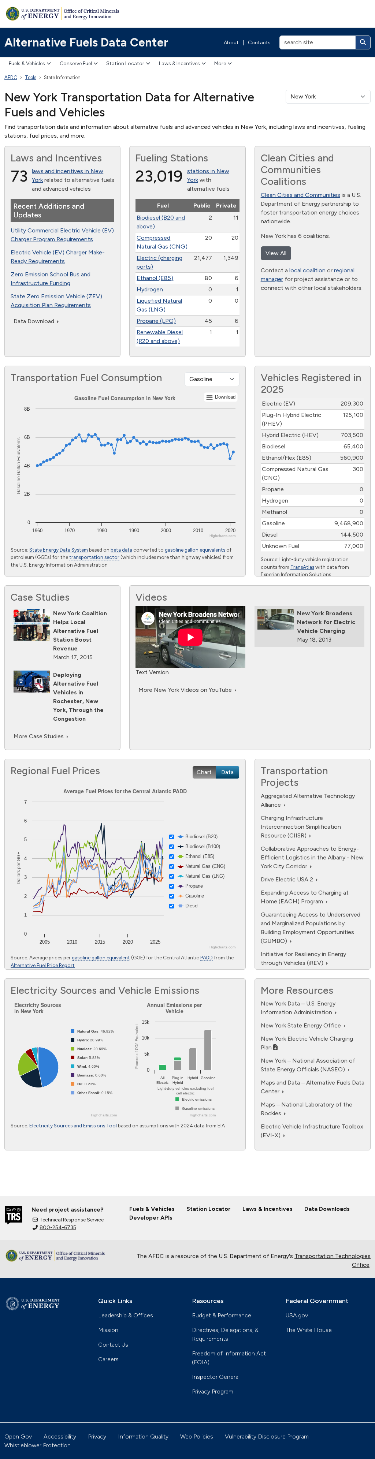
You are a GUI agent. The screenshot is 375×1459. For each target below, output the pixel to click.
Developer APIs (150, 1217)
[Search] (363, 42)
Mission (108, 1329)
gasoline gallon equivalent (101, 957)
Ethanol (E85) (155, 278)
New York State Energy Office (301, 1025)
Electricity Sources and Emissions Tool (73, 1125)
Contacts (259, 43)
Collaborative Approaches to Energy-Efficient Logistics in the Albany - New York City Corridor (312, 857)
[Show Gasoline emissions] (195, 1109)
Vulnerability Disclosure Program (267, 1436)
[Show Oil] (83, 1084)
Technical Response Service (72, 1220)
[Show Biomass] (88, 1075)
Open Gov (18, 1436)
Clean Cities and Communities (300, 194)
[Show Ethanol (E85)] (196, 856)
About (231, 43)
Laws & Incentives (179, 63)
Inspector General (216, 1376)
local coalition (307, 270)
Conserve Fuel (76, 63)
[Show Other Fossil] (91, 1093)
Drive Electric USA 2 (288, 879)
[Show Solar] (85, 1058)
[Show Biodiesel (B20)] (198, 836)
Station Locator (125, 63)
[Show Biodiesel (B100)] (199, 846)
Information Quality (143, 1436)
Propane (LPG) (156, 320)
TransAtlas (302, 567)
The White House (309, 1329)
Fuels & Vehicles (27, 63)
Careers (108, 1359)
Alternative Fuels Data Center (86, 42)
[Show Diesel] (188, 905)
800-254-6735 (58, 1227)
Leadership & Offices (125, 1315)
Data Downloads (327, 1208)
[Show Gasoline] (191, 896)
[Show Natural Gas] (92, 1031)
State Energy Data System (58, 550)
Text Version (152, 672)
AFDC (10, 77)
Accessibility (60, 1436)
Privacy (97, 1436)
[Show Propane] (190, 886)
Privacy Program (212, 1391)
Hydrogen (150, 289)
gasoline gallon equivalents (195, 550)
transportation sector (94, 557)
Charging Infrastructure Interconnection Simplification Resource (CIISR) (301, 826)
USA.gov (297, 1315)
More (220, 63)
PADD (206, 957)
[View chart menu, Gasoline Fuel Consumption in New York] (221, 397)
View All (276, 253)
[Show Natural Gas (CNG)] (201, 866)
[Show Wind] (85, 1066)
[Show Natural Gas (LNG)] (201, 876)
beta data (121, 550)
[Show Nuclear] (89, 1049)
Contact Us (113, 1344)
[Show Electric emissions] (193, 1099)
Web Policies (196, 1436)
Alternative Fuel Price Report (43, 965)
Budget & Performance (221, 1315)
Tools (30, 77)
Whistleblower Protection (37, 1445)
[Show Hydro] (87, 1040)
